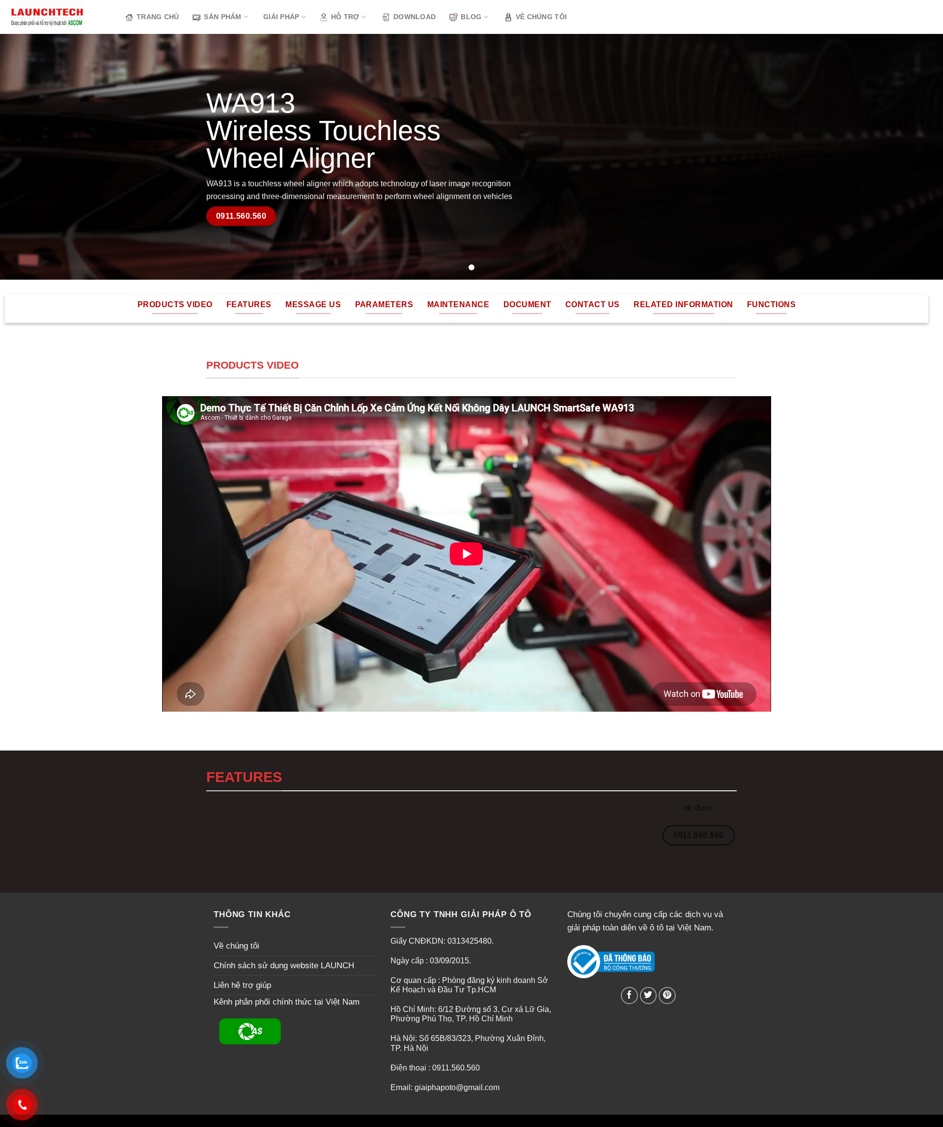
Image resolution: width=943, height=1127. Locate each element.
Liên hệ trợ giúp (242, 985)
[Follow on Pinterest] (667, 995)
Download (414, 17)
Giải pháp (281, 17)
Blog (471, 17)
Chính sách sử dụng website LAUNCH (284, 965)
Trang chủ (158, 17)
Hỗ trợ (345, 17)
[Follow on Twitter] (648, 995)
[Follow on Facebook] (629, 995)
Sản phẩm (222, 17)
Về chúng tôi (541, 17)
